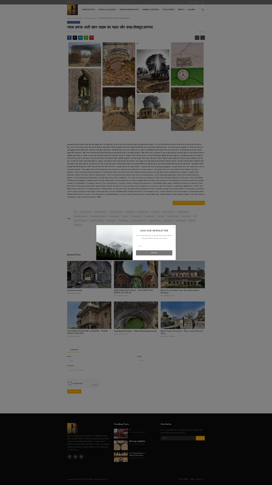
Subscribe (154, 253)
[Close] (173, 227)
